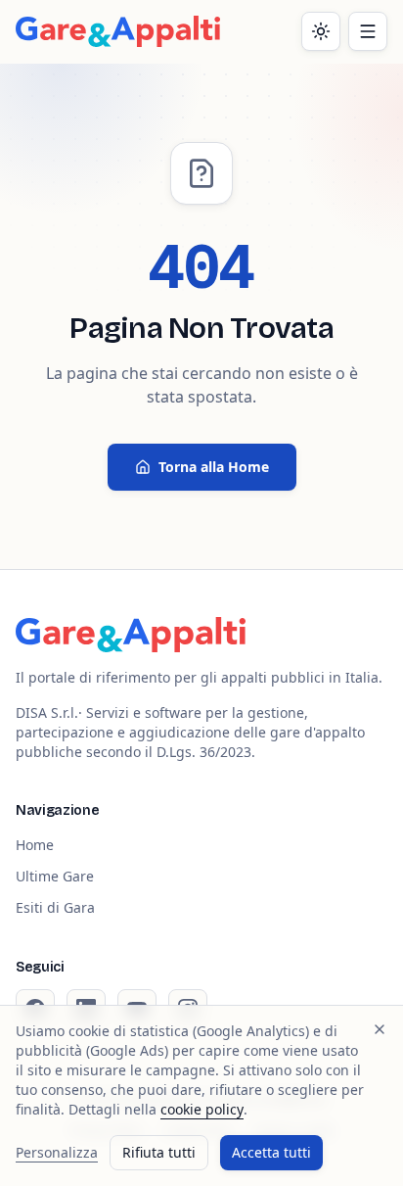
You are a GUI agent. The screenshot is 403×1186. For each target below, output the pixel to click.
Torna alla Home (213, 466)
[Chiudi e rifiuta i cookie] (379, 1029)
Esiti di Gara (55, 907)
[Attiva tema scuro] (320, 31)
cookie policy (202, 1109)
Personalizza (57, 1152)
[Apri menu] (367, 31)
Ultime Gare (55, 876)
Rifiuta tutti (159, 1152)
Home (35, 844)
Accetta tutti (271, 1152)
